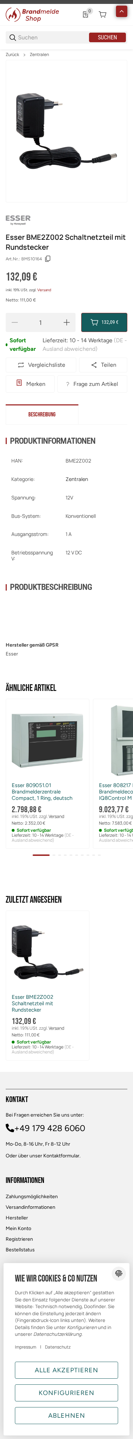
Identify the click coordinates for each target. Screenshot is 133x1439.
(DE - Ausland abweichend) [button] (43, 837)
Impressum (25, 1347)
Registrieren (19, 1239)
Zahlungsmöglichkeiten (32, 1197)
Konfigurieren (66, 1393)
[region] (66, 54)
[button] (47, 740)
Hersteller (17, 1218)
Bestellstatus (20, 1250)
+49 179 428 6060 (49, 1128)
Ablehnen (66, 1415)
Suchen (107, 37)
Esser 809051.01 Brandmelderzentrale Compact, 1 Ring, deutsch (42, 791)
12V (69, 497)
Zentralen (39, 54)
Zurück (12, 54)
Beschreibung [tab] (42, 414)
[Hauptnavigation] (66, 2)
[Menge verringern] (14, 322)
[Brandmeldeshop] (32, 14)
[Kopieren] (48, 259)
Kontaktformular (61, 1156)
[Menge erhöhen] (67, 322)
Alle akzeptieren (66, 1370)
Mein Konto (18, 1228)
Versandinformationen (30, 1207)
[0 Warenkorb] (102, 14)
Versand (44, 290)
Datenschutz (58, 1347)
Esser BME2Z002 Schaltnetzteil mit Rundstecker (32, 1003)
